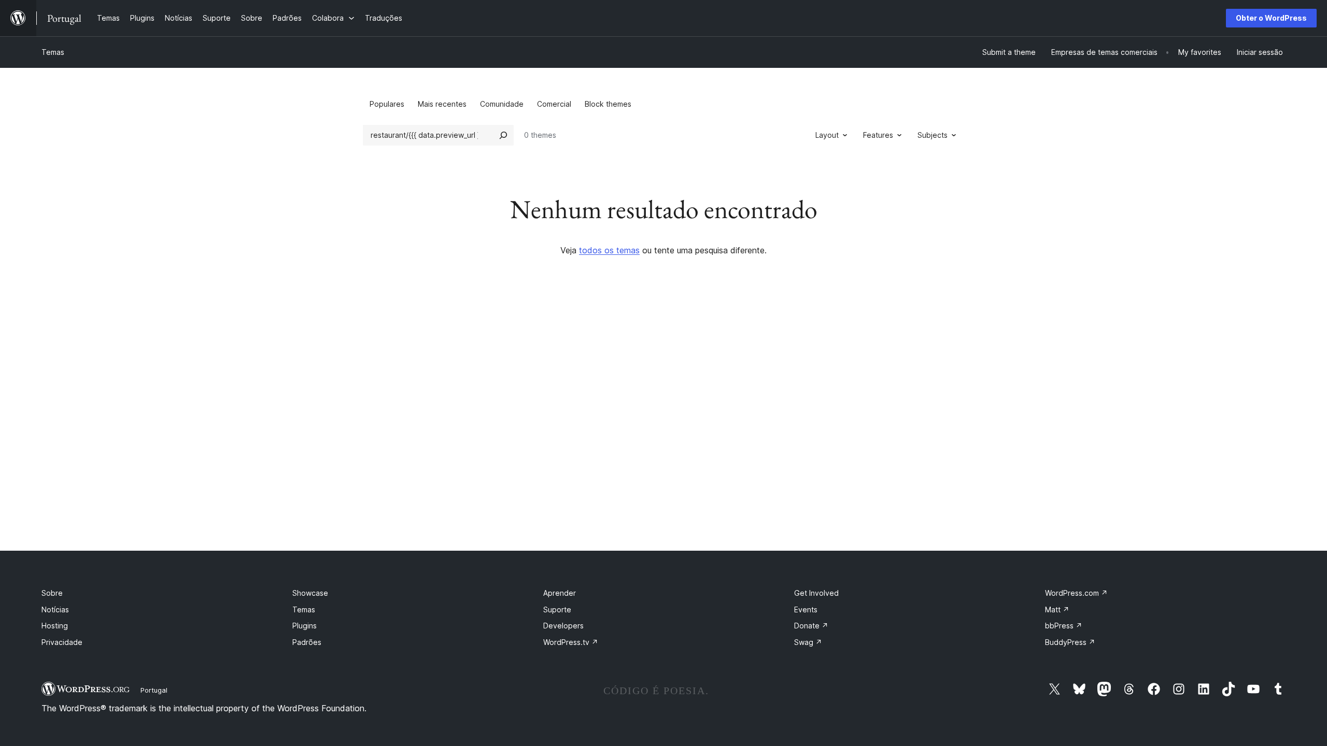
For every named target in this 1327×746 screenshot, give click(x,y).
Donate (811, 625)
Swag (808, 642)
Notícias (55, 609)
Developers (563, 625)
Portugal (153, 690)
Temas (52, 52)
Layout (827, 135)
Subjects (932, 135)
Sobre (52, 593)
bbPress (1063, 625)
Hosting (54, 625)
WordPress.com (1076, 593)
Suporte (557, 609)
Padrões (306, 642)
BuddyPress (1070, 642)
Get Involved (816, 593)
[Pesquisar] (503, 135)
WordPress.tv (570, 642)
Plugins (304, 625)
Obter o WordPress (1271, 17)
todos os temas (609, 250)
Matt (1057, 609)
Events (805, 609)
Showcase (310, 593)
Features (878, 135)
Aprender (559, 593)
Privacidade (61, 642)
